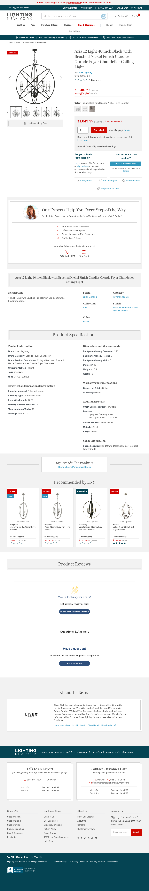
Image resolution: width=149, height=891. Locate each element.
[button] (136, 8)
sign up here (83, 166)
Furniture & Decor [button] (49, 25)
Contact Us (49, 817)
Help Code (48, 841)
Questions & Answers (74, 632)
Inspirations (12, 837)
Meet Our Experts (85, 817)
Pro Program (86, 8)
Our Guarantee (51, 821)
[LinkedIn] (96, 838)
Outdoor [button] (68, 25)
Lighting (17, 42)
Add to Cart (99, 130)
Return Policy (50, 829)
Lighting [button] (21, 25)
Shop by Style (13, 825)
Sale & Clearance (15, 833)
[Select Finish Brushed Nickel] (92, 109)
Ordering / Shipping (53, 825)
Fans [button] (33, 25)
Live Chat (123, 8)
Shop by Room (14, 817)
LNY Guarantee (70, 8)
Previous (9, 78)
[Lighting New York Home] (19, 16)
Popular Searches (15, 829)
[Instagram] (88, 838)
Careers (81, 825)
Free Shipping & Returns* (18, 8)
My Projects (120, 16)
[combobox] (74, 16)
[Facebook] (81, 838)
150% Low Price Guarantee (56, 837)
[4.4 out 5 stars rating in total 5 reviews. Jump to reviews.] (120, 543)
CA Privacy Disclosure (78, 862)
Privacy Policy (60, 862)
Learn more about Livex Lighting (69, 725)
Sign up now (74, 3)
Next (61, 78)
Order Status (50, 833)
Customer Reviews (86, 829)
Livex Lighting (84, 72)
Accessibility (112, 862)
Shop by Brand (14, 821)
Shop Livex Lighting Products (101, 725)
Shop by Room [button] (125, 25)
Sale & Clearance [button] (86, 25)
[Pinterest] (78, 838)
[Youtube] (92, 838)
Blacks (86, 322)
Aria (85, 308)
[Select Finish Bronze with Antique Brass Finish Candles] (85, 109)
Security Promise (97, 862)
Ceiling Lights (27, 42)
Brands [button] (109, 25)
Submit (136, 832)
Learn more (83, 140)
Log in (77, 163)
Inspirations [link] (74, 31)
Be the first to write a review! (74, 611)
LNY (10, 42)
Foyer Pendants (41, 42)
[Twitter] (85, 838)
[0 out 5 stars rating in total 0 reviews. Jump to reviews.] (17, 543)
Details (93, 93)
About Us (81, 821)
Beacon (126, 171)
